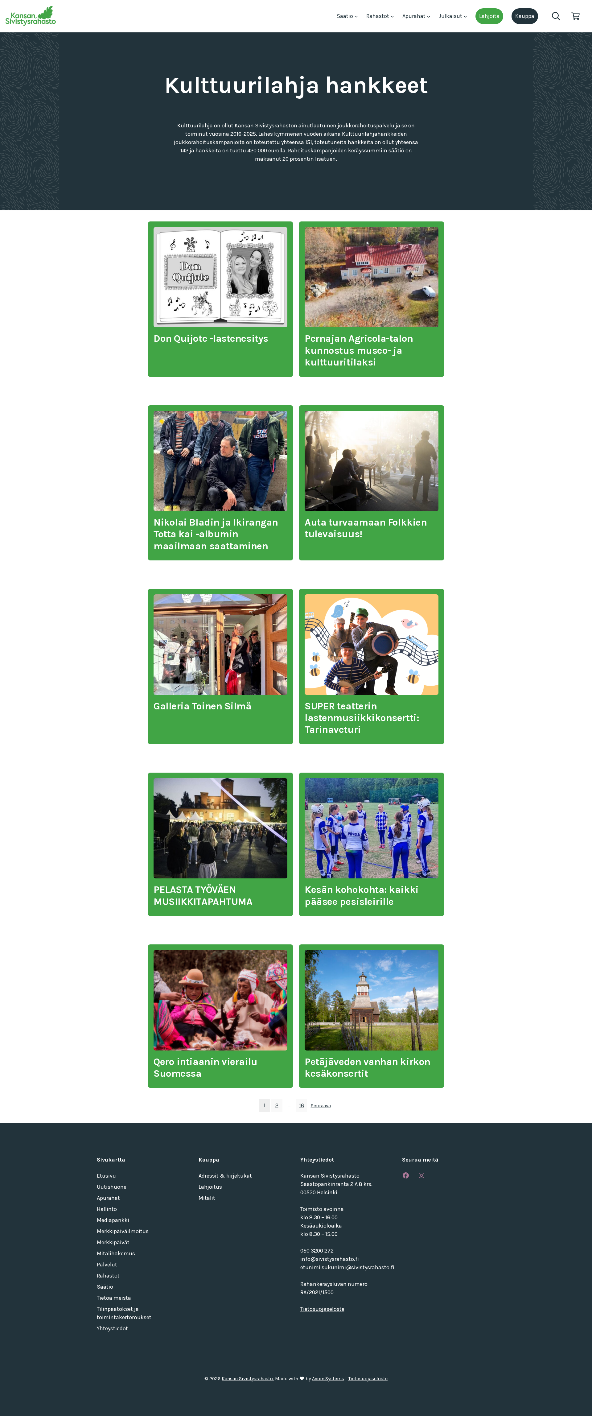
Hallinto (107, 1209)
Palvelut (107, 1264)
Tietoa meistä (114, 1297)
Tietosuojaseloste (322, 1309)
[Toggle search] (556, 16)
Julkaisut (451, 16)
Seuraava (321, 1105)
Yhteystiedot (112, 1328)
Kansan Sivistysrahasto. (248, 1378)
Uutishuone (111, 1186)
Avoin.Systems (328, 1378)
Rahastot (378, 16)
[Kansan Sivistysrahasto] (31, 16)
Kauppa (524, 16)
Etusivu (106, 1175)
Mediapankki (113, 1220)
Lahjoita (489, 16)
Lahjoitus (210, 1186)
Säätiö (345, 16)
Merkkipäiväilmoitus (123, 1231)
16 (301, 1105)
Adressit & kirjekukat (225, 1175)
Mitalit (207, 1198)
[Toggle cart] (575, 16)
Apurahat (414, 16)
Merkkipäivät (113, 1242)
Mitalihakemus (116, 1253)
